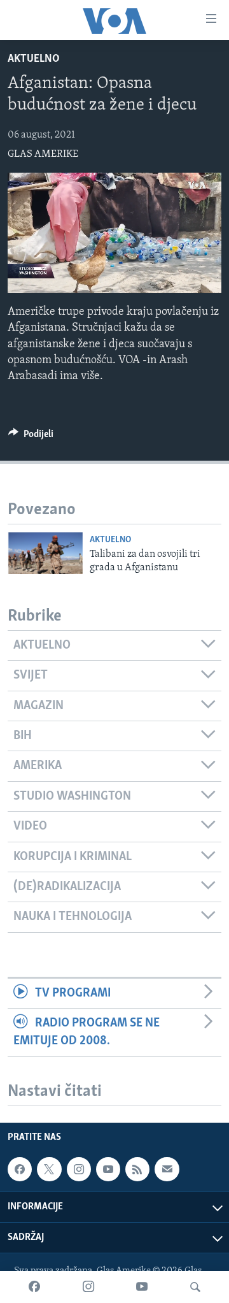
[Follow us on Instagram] (79, 1170)
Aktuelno (34, 59)
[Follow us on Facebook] (20, 1170)
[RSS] (137, 1170)
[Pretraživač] (195, 1287)
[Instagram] (88, 1287)
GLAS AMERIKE (43, 154)
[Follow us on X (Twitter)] (49, 1170)
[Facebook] (34, 1287)
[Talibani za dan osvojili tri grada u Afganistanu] (45, 553)
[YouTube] (142, 1287)
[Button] (30, 437)
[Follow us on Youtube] (108, 1170)
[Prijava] (167, 1170)
